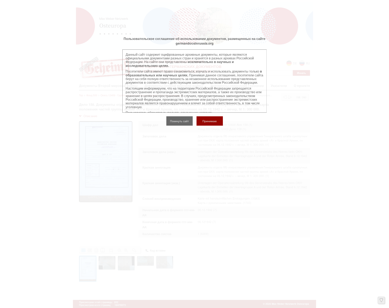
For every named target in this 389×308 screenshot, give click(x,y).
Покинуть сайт (179, 121)
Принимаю (209, 121)
